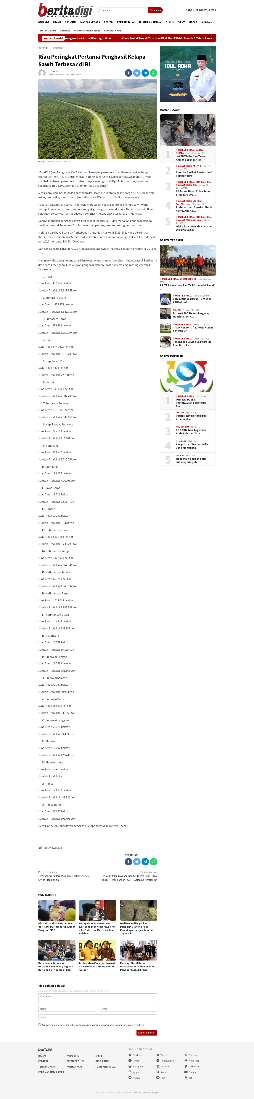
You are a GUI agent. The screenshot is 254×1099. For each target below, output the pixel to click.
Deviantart (194, 1066)
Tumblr (136, 1060)
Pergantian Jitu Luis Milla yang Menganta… (192, 446)
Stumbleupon (167, 1060)
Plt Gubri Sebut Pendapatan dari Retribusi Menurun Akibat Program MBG (56, 927)
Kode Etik (73, 1055)
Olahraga (181, 441)
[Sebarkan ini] (128, 73)
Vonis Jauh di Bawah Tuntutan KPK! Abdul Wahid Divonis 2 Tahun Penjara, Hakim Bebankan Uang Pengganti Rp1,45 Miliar (160, 38)
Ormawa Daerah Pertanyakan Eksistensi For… (191, 403)
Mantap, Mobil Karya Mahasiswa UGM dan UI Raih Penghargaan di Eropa (137, 966)
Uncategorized (188, 279)
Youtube (193, 1072)
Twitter (163, 1055)
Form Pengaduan (105, 1066)
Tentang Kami (46, 1066)
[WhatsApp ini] (153, 73)
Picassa (136, 1077)
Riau (195, 185)
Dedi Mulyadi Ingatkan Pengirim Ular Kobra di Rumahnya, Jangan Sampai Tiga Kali (136, 928)
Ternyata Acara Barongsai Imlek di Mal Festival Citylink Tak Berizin (63, 875)
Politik (197, 166)
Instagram (138, 1066)
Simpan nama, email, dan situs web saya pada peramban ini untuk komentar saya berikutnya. (93, 1025)
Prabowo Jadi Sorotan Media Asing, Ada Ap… (194, 209)
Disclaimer (102, 1061)
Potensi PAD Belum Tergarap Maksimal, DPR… (191, 315)
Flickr (163, 1077)
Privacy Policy (75, 1061)
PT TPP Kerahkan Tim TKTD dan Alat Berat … (187, 287)
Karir (98, 1055)
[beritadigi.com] (65, 9)
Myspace (137, 1072)
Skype (163, 1072)
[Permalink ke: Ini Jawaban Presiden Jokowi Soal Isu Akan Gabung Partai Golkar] (97, 950)
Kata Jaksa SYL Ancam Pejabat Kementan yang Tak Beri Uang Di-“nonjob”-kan (55, 966)
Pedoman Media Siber (51, 1072)
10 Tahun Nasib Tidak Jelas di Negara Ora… (193, 193)
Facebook (138, 1055)
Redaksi (43, 1061)
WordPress (194, 1060)
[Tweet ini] (137, 73)
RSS (190, 1077)
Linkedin (164, 1066)
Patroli (180, 455)
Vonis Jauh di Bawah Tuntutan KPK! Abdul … (192, 300)
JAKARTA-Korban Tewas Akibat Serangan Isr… (191, 158)
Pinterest (193, 1055)
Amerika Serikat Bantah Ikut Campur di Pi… (194, 174)
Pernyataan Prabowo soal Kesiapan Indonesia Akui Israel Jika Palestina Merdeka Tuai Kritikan (97, 928)
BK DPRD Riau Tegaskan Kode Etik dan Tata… (191, 432)
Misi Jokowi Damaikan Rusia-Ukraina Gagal (194, 228)
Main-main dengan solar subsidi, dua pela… (191, 460)
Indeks (42, 1055)
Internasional (204, 182)
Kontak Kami (74, 1066)
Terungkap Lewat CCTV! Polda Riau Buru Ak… (192, 343)
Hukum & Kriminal (185, 150)
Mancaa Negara (184, 166)
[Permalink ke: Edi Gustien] (42, 72)
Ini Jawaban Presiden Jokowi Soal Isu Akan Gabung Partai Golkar (97, 966)
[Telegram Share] (145, 73)
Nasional (197, 201)
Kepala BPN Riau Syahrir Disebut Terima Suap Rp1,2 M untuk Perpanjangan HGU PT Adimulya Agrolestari (129, 875)
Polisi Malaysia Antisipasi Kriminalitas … (191, 417)
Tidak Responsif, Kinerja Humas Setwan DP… (193, 329)
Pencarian (155, 10)
